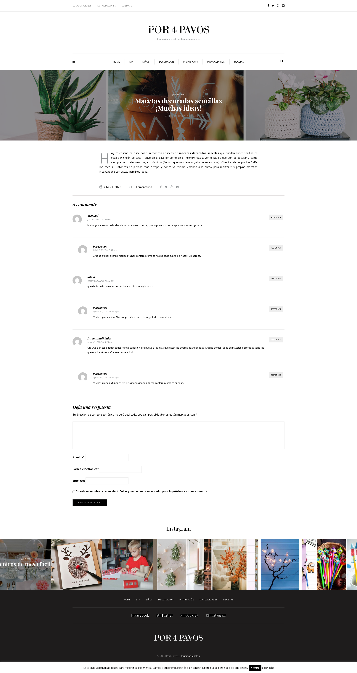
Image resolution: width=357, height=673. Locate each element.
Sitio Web (79, 480)
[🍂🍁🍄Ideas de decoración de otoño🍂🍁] (229, 564)
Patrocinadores (106, 5)
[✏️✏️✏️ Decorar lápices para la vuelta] (331, 564)
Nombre (79, 457)
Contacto (127, 5)
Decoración (166, 61)
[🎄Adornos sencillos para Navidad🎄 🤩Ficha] (178, 564)
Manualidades (216, 61)
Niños (146, 61)
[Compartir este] (160, 187)
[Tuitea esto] (166, 187)
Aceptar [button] (255, 668)
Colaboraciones (82, 5)
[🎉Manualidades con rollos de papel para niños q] (127, 564)
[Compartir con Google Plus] (172, 187)
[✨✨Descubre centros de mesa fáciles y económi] (25, 564)
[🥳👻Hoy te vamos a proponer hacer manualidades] (280, 564)
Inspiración (190, 61)
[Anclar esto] (177, 187)
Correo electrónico (86, 469)
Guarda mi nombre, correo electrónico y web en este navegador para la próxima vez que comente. (142, 491)
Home (116, 61)
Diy (131, 61)
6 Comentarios (143, 187)
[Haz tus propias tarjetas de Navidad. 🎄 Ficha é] (76, 564)
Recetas (239, 61)
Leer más (268, 668)
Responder (276, 217)
